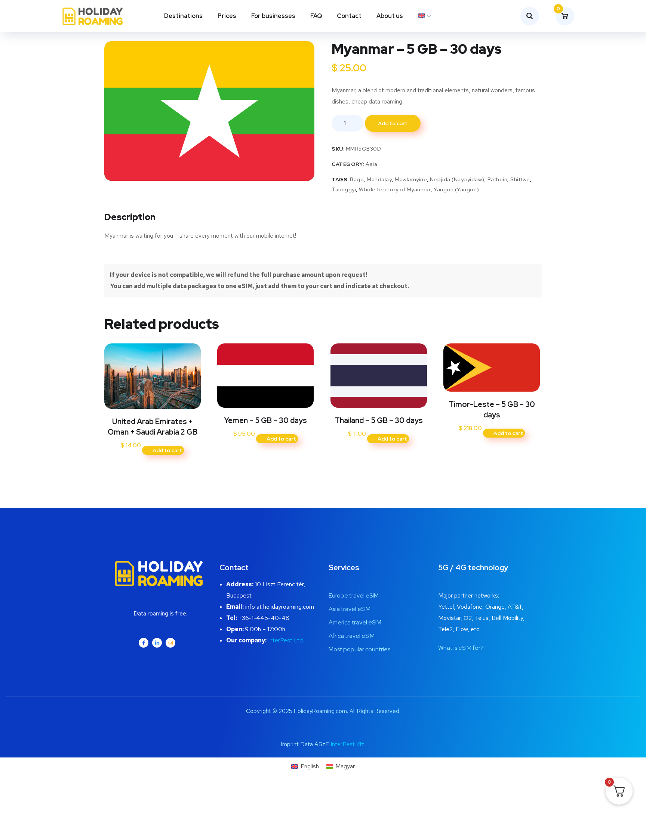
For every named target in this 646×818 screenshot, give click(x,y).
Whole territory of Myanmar (395, 189)
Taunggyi (344, 189)
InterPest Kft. (347, 744)
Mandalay (379, 179)
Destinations (183, 16)
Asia (371, 164)
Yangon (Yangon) (456, 189)
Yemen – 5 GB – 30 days (265, 420)
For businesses (273, 16)
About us (389, 16)
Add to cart (392, 123)
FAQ (316, 16)
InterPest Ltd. (286, 640)
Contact (349, 16)
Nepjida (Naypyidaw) (457, 179)
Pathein (497, 179)
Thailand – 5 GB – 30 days (379, 420)
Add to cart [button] (167, 450)
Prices (227, 16)
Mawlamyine (411, 179)
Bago (357, 179)
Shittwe (520, 179)
